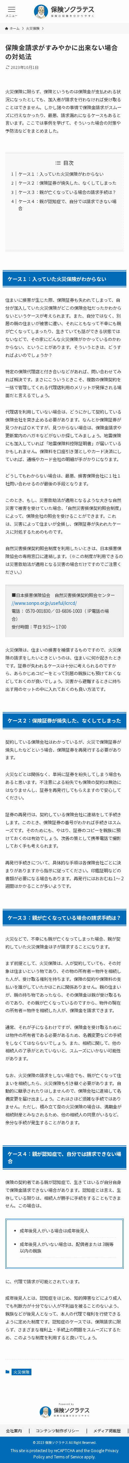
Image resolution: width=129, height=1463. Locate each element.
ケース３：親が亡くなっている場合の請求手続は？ (67, 192)
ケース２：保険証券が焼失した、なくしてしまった (67, 183)
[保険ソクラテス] (65, 11)
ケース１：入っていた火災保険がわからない (61, 174)
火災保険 (21, 1372)
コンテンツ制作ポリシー (57, 1430)
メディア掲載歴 (107, 1430)
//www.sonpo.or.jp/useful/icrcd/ (44, 603)
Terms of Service (68, 1456)
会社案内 (14, 1430)
